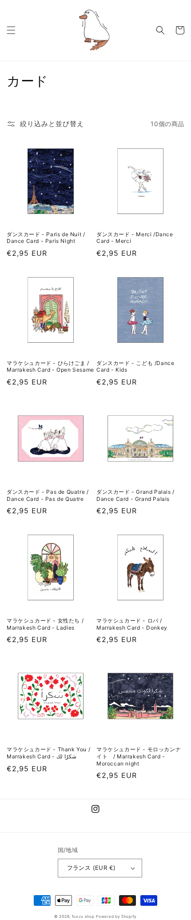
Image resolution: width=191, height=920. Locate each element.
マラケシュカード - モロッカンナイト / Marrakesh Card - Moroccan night (138, 756)
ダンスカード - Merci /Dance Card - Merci (134, 238)
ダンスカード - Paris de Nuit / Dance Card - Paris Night (46, 238)
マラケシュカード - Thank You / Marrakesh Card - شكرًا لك (48, 753)
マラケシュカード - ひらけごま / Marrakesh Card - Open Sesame (50, 366)
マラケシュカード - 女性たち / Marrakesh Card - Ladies (45, 624)
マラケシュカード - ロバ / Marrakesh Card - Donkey (131, 624)
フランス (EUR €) (91, 867)
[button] (11, 30)
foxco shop (83, 916)
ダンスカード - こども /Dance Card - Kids (135, 366)
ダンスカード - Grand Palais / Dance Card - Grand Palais (135, 495)
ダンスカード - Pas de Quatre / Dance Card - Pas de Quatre (47, 495)
